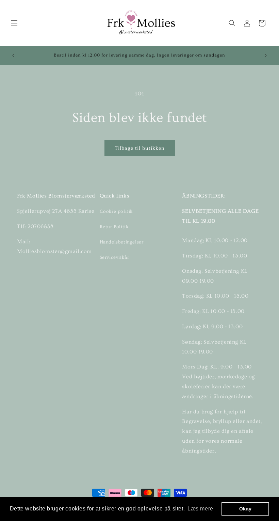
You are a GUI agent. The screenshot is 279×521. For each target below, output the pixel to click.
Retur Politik (114, 227)
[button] (14, 23)
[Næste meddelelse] (265, 55)
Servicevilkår (114, 257)
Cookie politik (116, 211)
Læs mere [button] (200, 508)
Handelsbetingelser (122, 242)
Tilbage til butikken (140, 148)
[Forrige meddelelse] (13, 55)
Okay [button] (245, 508)
